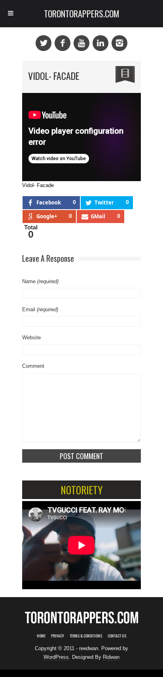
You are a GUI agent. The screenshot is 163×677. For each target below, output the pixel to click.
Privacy (57, 636)
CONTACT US (117, 636)
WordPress (56, 657)
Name (40, 281)
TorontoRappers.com (81, 13)
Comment (33, 366)
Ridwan (111, 657)
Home (41, 636)
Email (40, 309)
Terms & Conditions (86, 636)
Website (31, 337)
